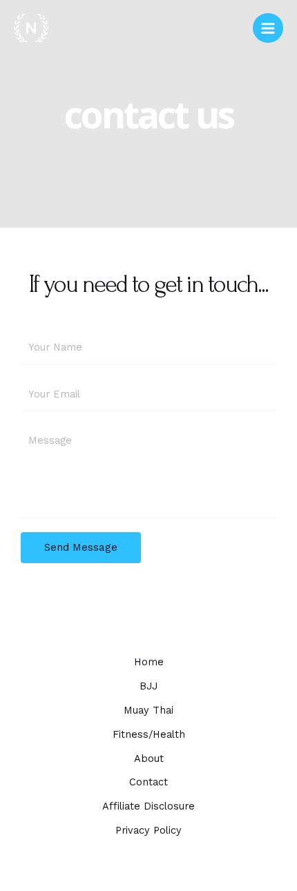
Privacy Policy (148, 830)
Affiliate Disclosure (148, 806)
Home (149, 662)
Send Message (80, 547)
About (149, 758)
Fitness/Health (149, 734)
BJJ (148, 686)
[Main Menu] (268, 28)
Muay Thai (148, 710)
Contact (148, 782)
